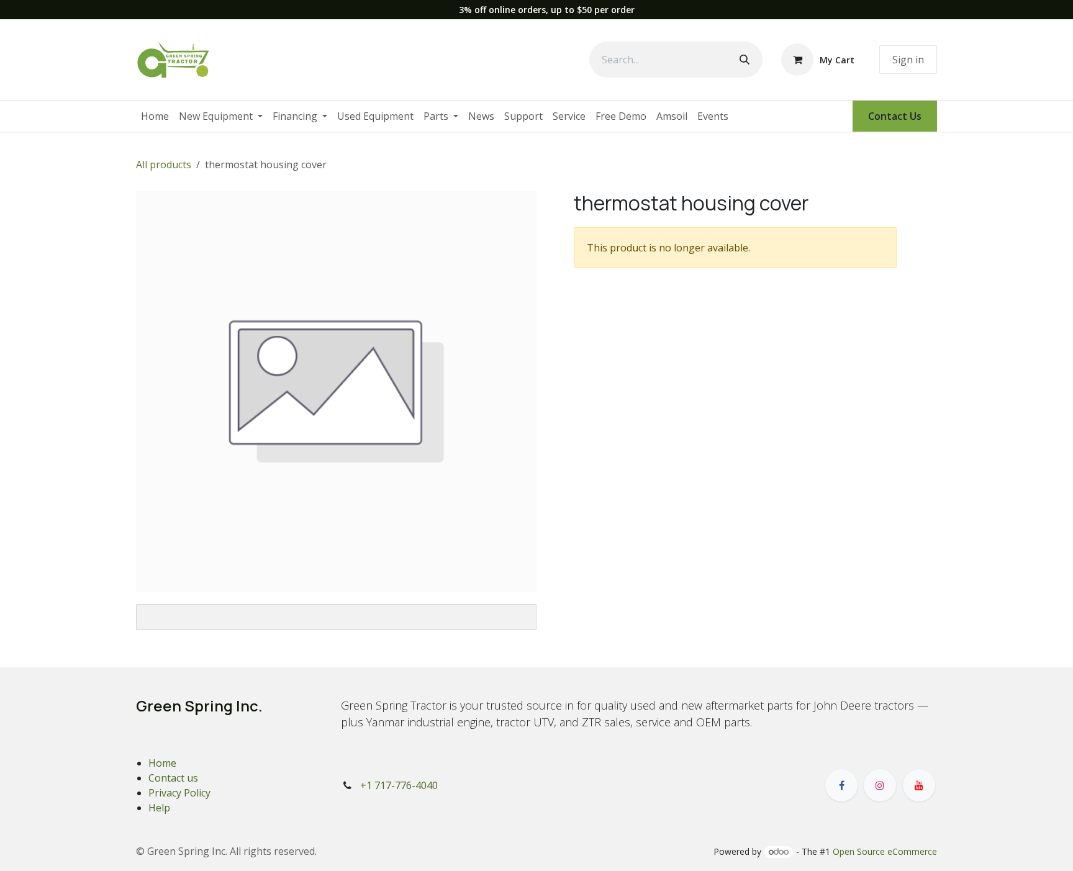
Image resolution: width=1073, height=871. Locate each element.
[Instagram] (880, 785)
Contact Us (894, 116)
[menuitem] (155, 116)
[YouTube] (919, 785)
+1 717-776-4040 (399, 785)
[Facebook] (841, 785)
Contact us (173, 778)
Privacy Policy (179, 793)
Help (159, 808)
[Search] (745, 60)
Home (162, 763)
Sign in (908, 59)
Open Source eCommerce (885, 851)
